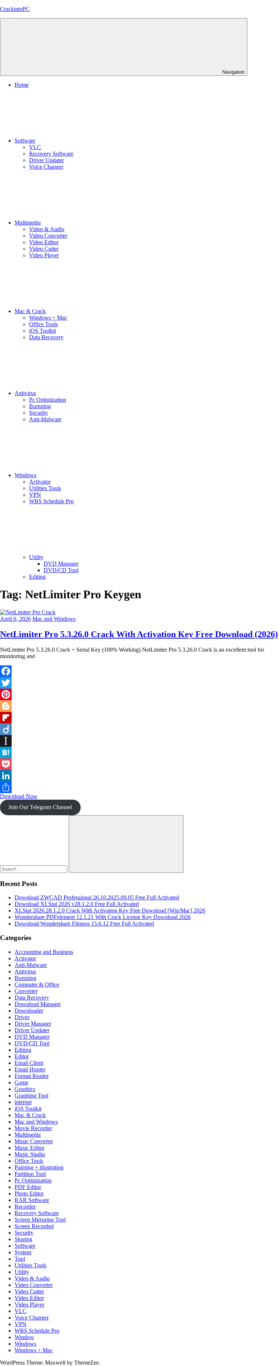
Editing (37, 577)
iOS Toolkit (42, 331)
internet (23, 1102)
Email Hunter (30, 1069)
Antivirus (25, 393)
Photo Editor (29, 1193)
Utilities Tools (45, 488)
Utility (36, 557)
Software (25, 141)
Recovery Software (51, 154)
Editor (22, 1056)
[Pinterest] (139, 694)
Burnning (40, 406)
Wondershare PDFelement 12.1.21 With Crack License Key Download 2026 (103, 917)
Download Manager (38, 1004)
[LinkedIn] (139, 776)
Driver (22, 1017)
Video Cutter (43, 249)
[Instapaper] (139, 741)
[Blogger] (139, 706)
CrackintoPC (15, 9)
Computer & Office (37, 984)
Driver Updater (46, 160)
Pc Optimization (47, 400)
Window (24, 1337)
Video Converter (48, 236)
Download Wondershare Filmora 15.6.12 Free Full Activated (84, 923)
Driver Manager (33, 1024)
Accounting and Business (44, 952)
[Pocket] (139, 764)
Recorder (25, 1206)
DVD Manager (61, 564)
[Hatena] (139, 752)
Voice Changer (46, 167)
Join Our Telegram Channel (40, 807)
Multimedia (28, 223)
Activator (39, 482)
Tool (20, 1259)
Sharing (23, 1239)
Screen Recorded (34, 1226)
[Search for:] (34, 869)
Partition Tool (30, 1174)
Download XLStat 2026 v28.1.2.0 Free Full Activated (77, 904)
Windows (25, 475)
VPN (35, 495)
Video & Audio (46, 229)
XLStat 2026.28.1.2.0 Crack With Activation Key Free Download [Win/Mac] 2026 (110, 910)
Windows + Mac (48, 318)
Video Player (44, 255)
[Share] (139, 787)
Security (38, 413)
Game (21, 1082)
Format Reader (32, 1076)
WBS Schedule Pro (51, 501)
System (23, 1252)
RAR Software (32, 1200)
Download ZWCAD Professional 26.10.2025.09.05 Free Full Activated (97, 897)
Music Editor (29, 1148)
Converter (26, 991)
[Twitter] (139, 683)
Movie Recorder (33, 1128)
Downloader (29, 1011)
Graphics (25, 1089)
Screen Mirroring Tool (40, 1220)
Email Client (29, 1063)
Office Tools (43, 324)
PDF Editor (28, 1187)
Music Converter (34, 1141)
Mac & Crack (30, 311)
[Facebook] (139, 671)
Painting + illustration (39, 1167)
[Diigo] (139, 729)
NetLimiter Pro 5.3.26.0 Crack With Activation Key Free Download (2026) (139, 634)
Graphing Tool (31, 1095)
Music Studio (30, 1154)
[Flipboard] (139, 717)
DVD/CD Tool (61, 570)
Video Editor (43, 242)
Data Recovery (46, 337)
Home (22, 85)
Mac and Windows (54, 619)
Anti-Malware (45, 419)
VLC (35, 147)
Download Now (18, 796)
